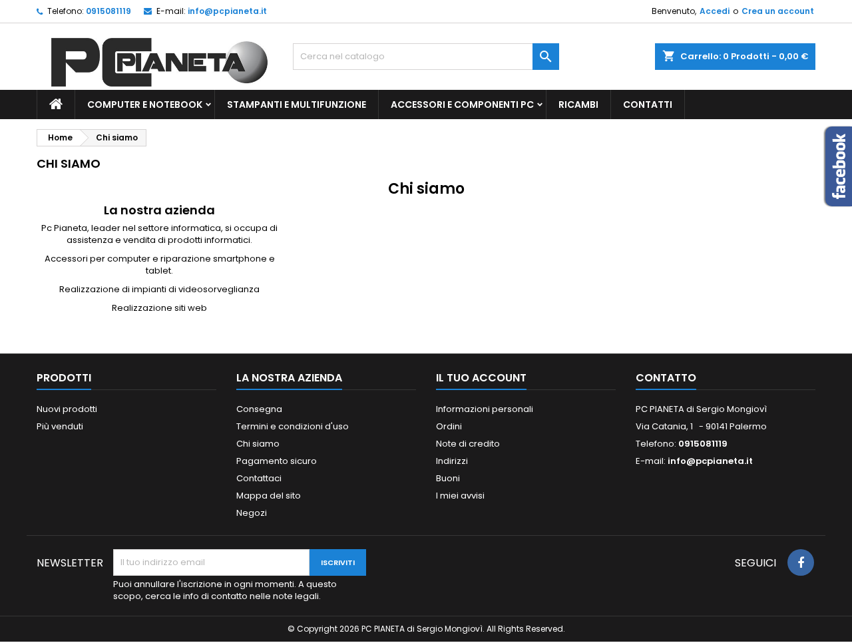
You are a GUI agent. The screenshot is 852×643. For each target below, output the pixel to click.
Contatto (666, 377)
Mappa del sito (268, 495)
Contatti (647, 104)
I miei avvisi (460, 495)
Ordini (449, 426)
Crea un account (778, 11)
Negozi (251, 513)
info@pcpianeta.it (227, 11)
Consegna (259, 409)
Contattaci (259, 478)
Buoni (448, 478)
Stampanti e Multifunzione (296, 104)
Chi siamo (258, 443)
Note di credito (468, 443)
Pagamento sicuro (276, 461)
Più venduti (60, 426)
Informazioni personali (484, 409)
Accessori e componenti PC (462, 104)
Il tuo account (481, 377)
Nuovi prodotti (67, 409)
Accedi (715, 11)
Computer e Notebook (144, 104)
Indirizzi (452, 461)
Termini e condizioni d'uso (292, 426)
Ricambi (578, 104)
